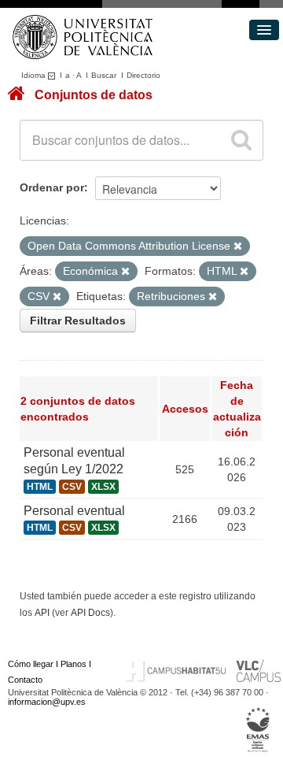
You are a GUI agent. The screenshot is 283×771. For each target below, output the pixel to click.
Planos (73, 664)
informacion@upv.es (47, 701)
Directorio (143, 75)
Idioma (34, 75)
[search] (241, 140)
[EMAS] (258, 730)
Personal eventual (74, 510)
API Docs (90, 612)
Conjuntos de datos (94, 95)
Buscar (103, 75)
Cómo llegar (30, 664)
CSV (72, 486)
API (42, 612)
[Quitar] (237, 246)
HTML (40, 486)
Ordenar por (52, 187)
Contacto (25, 679)
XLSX (103, 486)
